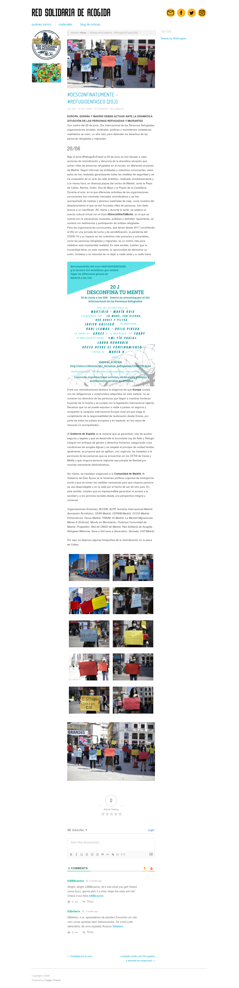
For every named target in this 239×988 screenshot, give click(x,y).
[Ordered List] (92, 854)
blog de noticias (90, 24)
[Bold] (71, 854)
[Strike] (86, 854)
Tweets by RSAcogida (173, 38)
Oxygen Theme (52, 980)
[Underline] (81, 854)
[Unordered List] (97, 854)
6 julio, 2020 (85, 108)
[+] (123, 854)
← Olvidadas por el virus (79, 956)
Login (150, 830)
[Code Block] (107, 854)
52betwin (73, 911)
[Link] (113, 854)
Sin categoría (117, 108)
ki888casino (75, 881)
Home (83, 32)
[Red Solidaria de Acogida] (71, 11)
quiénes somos (41, 24)
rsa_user (71, 108)
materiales (65, 24)
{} (118, 854)
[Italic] (76, 854)
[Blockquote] (102, 854)
